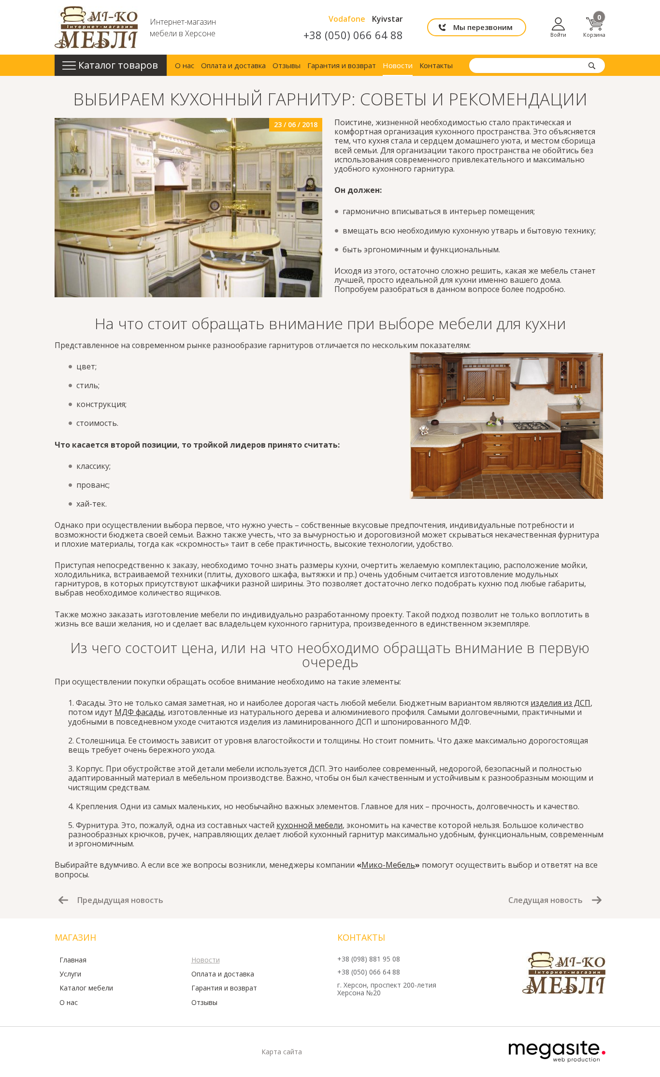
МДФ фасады (139, 712)
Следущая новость (545, 899)
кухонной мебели (309, 825)
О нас (184, 65)
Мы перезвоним (483, 27)
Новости (398, 65)
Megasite (557, 1051)
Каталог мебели (86, 988)
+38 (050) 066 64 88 (353, 35)
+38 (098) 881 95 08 (368, 959)
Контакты (436, 65)
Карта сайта (281, 1051)
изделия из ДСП (560, 703)
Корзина (594, 27)
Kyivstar (387, 19)
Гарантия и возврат (341, 65)
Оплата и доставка (233, 65)
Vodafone (347, 19)
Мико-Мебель (388, 864)
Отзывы (287, 65)
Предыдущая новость (120, 899)
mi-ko (96, 27)
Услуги (70, 974)
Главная (72, 960)
